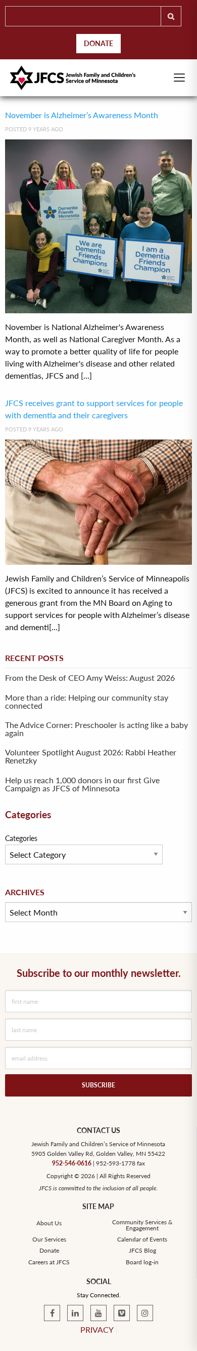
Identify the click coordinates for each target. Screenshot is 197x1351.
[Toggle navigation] (179, 77)
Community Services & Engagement (142, 1225)
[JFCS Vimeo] (122, 1313)
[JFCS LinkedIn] (75, 1313)
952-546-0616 (71, 1163)
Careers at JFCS (49, 1262)
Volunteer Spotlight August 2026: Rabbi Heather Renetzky (90, 756)
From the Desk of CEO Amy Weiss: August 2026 (90, 677)
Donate (98, 43)
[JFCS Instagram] (145, 1313)
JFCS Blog (142, 1251)
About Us (49, 1223)
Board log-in (142, 1262)
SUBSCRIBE (98, 1085)
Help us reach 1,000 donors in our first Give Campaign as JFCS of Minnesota (82, 784)
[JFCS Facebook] (52, 1313)
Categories (21, 838)
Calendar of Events (142, 1239)
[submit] (171, 16)
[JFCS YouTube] (98, 1313)
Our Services (49, 1239)
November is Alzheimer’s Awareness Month (81, 115)
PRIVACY (97, 1329)
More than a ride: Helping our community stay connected (86, 701)
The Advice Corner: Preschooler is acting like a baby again (96, 729)
